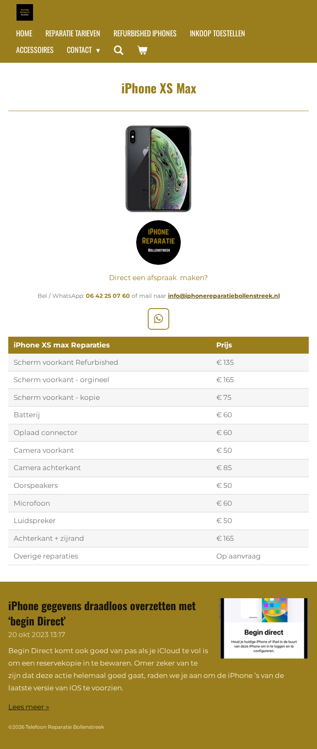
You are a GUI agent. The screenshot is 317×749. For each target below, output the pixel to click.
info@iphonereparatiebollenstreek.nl (224, 295)
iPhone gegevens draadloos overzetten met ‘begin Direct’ (102, 613)
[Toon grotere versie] (158, 169)
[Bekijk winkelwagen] (141, 50)
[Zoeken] (118, 50)
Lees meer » (28, 707)
